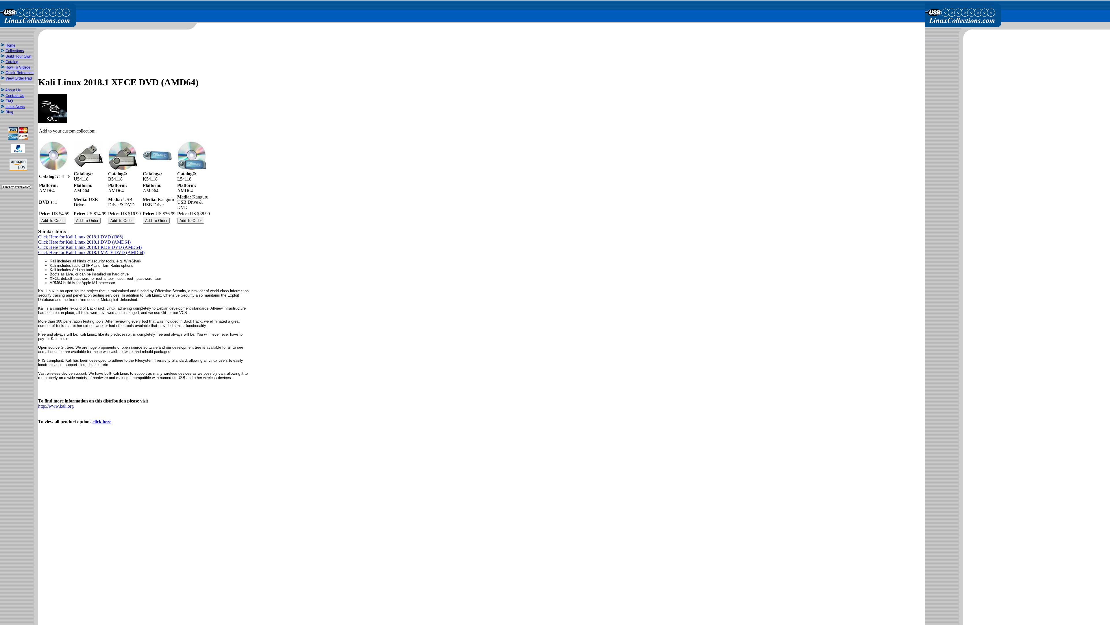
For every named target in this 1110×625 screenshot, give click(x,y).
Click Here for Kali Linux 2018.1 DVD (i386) (80, 236)
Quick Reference (19, 73)
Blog (9, 112)
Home (10, 45)
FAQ (9, 101)
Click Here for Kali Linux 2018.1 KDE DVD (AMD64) (90, 247)
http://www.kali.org (56, 406)
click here (101, 421)
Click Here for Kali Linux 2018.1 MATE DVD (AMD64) (91, 252)
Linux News (15, 106)
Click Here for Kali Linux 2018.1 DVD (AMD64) (84, 242)
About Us (13, 90)
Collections (14, 51)
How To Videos (18, 67)
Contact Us (14, 95)
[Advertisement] (18, 293)
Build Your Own (18, 56)
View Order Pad (18, 78)
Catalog (11, 62)
